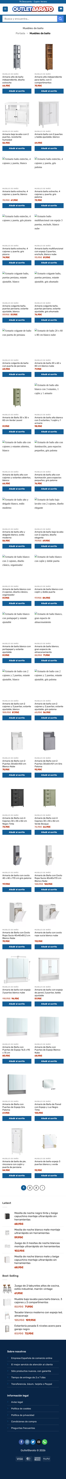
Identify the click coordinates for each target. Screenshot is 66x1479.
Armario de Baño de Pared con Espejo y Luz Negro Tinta (48, 1107)
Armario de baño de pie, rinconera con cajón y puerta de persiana (14, 1164)
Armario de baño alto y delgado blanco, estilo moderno (13, 535)
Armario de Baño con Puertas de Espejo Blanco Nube (47, 1050)
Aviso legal (17, 1402)
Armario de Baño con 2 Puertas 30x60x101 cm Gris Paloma (48, 764)
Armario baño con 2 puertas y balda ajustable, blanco (49, 135)
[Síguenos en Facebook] (21, 1442)
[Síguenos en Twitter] (33, 1442)
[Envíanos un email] (38, 1442)
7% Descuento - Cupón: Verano (33, 1)
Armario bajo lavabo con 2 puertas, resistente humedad (15, 137)
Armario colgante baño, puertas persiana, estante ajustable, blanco (15, 309)
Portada (20, 33)
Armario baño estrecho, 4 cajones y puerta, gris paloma (47, 194)
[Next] (42, 1188)
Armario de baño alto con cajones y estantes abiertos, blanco (16, 477)
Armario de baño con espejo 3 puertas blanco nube (16, 991)
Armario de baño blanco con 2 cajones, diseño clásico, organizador (16, 592)
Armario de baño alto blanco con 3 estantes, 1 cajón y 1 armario (49, 420)
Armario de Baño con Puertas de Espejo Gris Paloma (13, 1107)
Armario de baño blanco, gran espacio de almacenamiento (47, 649)
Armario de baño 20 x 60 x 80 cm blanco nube (48, 364)
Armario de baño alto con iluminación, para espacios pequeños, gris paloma (48, 477)
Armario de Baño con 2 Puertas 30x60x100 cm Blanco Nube (14, 764)
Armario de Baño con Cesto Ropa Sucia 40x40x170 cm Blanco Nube (48, 878)
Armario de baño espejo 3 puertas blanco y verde (47, 1163)
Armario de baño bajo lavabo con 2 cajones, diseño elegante (49, 535)
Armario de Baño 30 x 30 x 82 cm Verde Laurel (15, 419)
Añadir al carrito (17, 91)
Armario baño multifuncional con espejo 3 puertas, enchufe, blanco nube (49, 251)
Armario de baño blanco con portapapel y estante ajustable (16, 649)
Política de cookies (21, 1408)
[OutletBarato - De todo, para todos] (33, 9)
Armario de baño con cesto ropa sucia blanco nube (48, 934)
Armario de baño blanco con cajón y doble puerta (49, 590)
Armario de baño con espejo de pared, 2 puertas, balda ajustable (49, 992)
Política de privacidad (22, 1415)
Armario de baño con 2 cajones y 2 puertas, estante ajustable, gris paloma (49, 706)
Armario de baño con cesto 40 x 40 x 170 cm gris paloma (16, 876)
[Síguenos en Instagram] (27, 1442)
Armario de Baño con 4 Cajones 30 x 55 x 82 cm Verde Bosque (47, 821)
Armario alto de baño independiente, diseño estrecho (13, 80)
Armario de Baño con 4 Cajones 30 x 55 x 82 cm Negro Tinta (14, 821)
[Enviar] (60, 18)
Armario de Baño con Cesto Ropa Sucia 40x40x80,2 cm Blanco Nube (16, 935)
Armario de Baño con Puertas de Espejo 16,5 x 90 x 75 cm (16, 1050)
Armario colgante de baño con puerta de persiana (15, 364)
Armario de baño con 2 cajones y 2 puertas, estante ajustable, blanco (16, 706)
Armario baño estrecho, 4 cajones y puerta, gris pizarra (15, 251)
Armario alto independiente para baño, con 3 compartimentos (48, 80)
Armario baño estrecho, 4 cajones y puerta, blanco (15, 192)
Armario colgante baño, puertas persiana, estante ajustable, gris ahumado (48, 309)
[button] (5, 9)
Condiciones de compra (24, 1421)
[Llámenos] (44, 1442)
